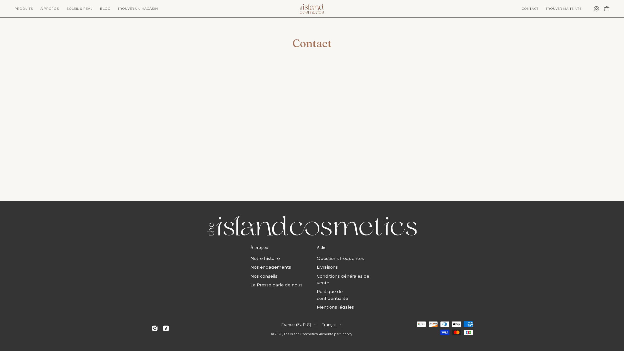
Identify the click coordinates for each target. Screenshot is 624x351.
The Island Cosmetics (301, 334)
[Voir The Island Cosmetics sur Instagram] (154, 328)
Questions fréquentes (340, 258)
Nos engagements (271, 267)
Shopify (346, 334)
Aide (321, 247)
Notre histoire (265, 258)
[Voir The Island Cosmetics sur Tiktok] (166, 328)
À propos (259, 247)
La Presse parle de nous (276, 284)
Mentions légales (335, 307)
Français (329, 324)
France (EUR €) (296, 324)
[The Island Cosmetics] (312, 9)
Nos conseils (264, 276)
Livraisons (327, 267)
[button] (50, 8)
